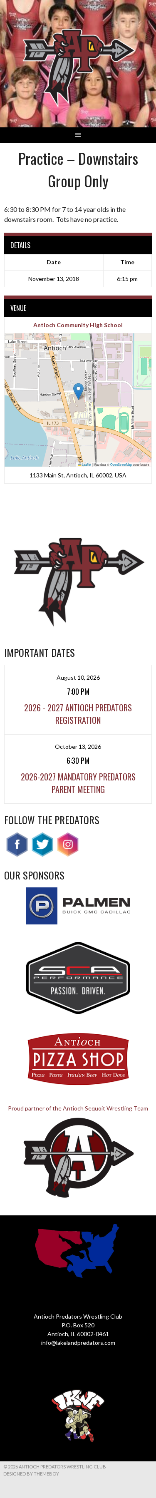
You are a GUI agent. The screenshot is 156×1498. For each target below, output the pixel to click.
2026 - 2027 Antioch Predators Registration (78, 713)
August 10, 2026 (78, 677)
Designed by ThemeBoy (31, 1473)
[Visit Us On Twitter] (42, 854)
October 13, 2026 (78, 746)
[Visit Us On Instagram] (67, 854)
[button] (78, 391)
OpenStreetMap (121, 464)
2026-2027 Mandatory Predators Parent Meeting (78, 782)
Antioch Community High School (78, 324)
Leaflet (86, 464)
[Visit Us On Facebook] (17, 854)
